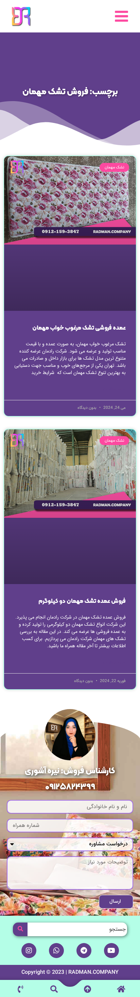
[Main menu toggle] (121, 16)
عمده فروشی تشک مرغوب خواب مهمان (79, 328)
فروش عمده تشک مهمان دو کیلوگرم (82, 601)
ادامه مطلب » (114, 389)
